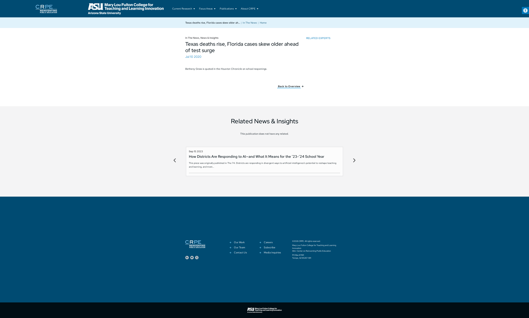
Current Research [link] (182, 8)
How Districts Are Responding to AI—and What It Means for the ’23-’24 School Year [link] (256, 156)
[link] (525, 10)
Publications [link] (227, 8)
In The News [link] (250, 22)
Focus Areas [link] (206, 8)
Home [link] (263, 22)
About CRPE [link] (248, 8)
